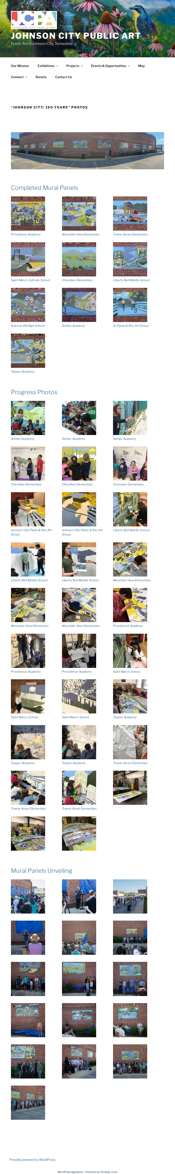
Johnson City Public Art (76, 36)
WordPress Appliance (70, 1172)
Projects (72, 66)
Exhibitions (46, 66)
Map (141, 66)
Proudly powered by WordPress (32, 1159)
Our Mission (20, 66)
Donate (41, 77)
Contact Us (63, 77)
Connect (17, 77)
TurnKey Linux (108, 1172)
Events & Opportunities (108, 66)
